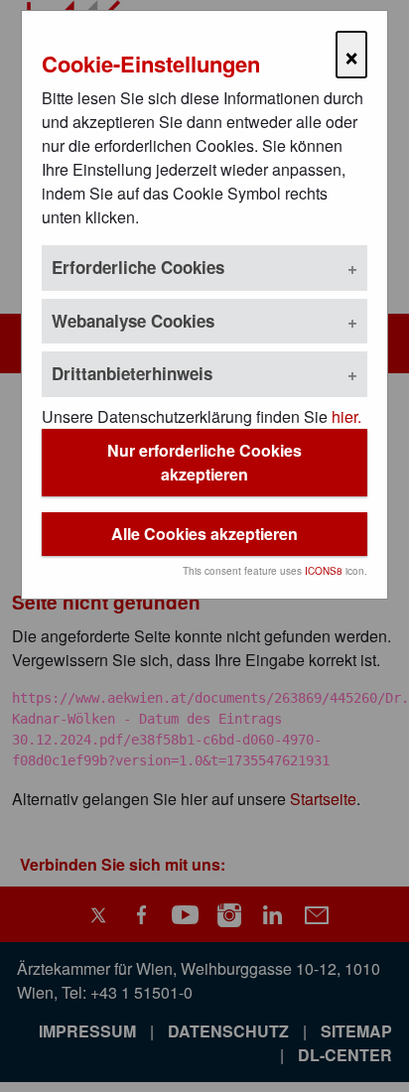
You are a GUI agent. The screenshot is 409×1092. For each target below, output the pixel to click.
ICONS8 (323, 571)
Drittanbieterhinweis (132, 373)
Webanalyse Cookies (133, 321)
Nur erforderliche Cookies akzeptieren (204, 462)
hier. (346, 416)
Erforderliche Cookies (138, 267)
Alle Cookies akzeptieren (204, 533)
